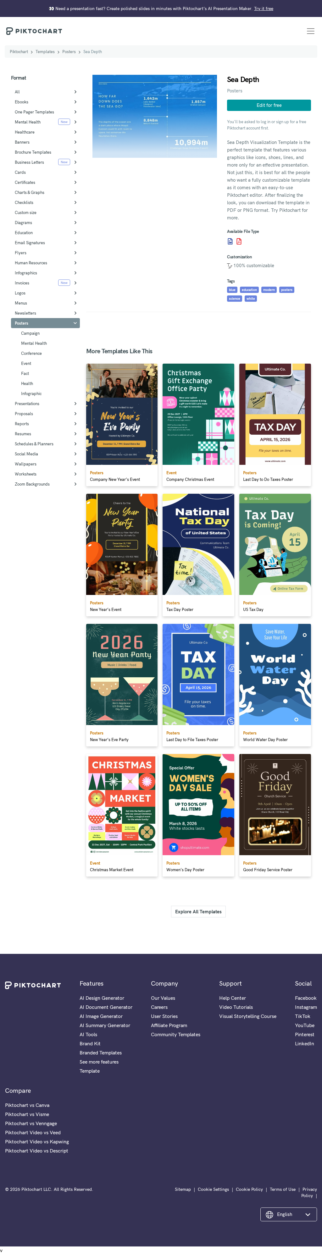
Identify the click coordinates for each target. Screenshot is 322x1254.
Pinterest (304, 1034)
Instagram (306, 1007)
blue (232, 290)
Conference (31, 353)
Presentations (27, 403)
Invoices (22, 282)
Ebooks (21, 101)
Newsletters (25, 313)
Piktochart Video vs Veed (33, 1132)
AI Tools (88, 1034)
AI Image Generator (101, 1016)
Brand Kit (90, 1043)
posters (286, 290)
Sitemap (183, 1189)
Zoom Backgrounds (32, 484)
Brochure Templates (33, 152)
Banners (22, 142)
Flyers (20, 252)
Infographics (26, 272)
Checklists (24, 202)
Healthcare (25, 132)
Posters (69, 51)
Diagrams (23, 222)
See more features (99, 1062)
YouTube (304, 1025)
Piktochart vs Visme (27, 1114)
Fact (25, 373)
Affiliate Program (169, 1025)
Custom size (25, 212)
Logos (20, 292)
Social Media (26, 453)
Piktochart (19, 51)
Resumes (23, 433)
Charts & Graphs (29, 192)
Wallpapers (25, 463)
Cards (20, 172)
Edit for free (269, 105)
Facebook (306, 998)
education (249, 290)
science (234, 298)
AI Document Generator (106, 1007)
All (17, 91)
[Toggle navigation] (311, 31)
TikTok (302, 1016)
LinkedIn (304, 1043)
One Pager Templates (34, 111)
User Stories (164, 1016)
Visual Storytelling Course (247, 1016)
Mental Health (28, 121)
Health (27, 383)
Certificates (25, 182)
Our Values (163, 998)
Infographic (31, 393)
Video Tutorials (236, 1007)
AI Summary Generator (105, 1025)
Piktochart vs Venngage (31, 1123)
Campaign (30, 333)
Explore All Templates (198, 912)
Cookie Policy (249, 1189)
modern (269, 290)
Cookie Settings (213, 1189)
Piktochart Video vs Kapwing (37, 1141)
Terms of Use (283, 1189)
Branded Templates (101, 1052)
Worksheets (25, 473)
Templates (45, 51)
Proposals (24, 413)
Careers (159, 1007)
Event (26, 363)
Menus (21, 302)
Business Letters (29, 162)
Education (24, 232)
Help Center (232, 998)
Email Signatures (30, 242)
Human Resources (31, 262)
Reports (22, 423)
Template (90, 1071)
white (251, 298)
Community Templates (175, 1034)
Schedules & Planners (34, 443)
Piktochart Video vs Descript (36, 1150)
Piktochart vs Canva (27, 1105)
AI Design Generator (102, 998)
